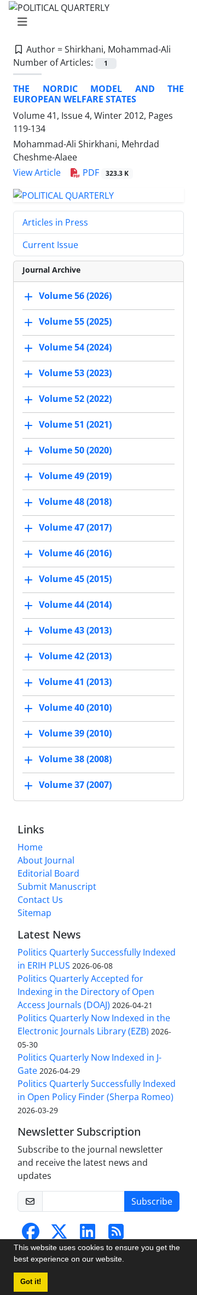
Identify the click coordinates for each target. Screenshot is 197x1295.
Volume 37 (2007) (75, 785)
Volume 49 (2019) (75, 476)
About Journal (46, 860)
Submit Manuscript (57, 886)
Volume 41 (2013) (75, 682)
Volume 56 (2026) (75, 296)
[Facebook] (31, 1235)
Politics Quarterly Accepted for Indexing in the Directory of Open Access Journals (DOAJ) (86, 991)
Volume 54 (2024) (75, 347)
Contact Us (40, 900)
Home (30, 847)
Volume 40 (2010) (75, 707)
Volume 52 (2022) (75, 399)
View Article (37, 172)
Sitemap (34, 913)
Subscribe (151, 1201)
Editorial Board (48, 873)
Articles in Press (55, 222)
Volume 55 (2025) (75, 321)
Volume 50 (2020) (75, 450)
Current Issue (50, 245)
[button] (128, 1260)
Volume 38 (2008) (75, 759)
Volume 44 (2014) (75, 604)
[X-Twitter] (59, 1235)
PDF (104, 172)
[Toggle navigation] (95, 22)
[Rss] (116, 1235)
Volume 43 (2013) (75, 630)
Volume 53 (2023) (75, 373)
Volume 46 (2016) (75, 553)
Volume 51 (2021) (75, 424)
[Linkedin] (87, 1235)
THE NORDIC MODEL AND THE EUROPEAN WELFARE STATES (98, 94)
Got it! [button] (30, 1282)
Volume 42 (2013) (75, 656)
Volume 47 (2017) (75, 527)
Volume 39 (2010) (75, 733)
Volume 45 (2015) (75, 579)
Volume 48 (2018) (75, 502)
